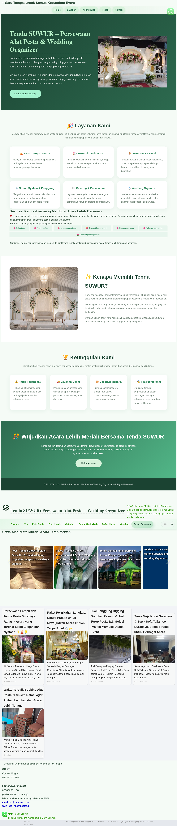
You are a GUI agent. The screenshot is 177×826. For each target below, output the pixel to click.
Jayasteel (149, 821)
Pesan (105, 10)
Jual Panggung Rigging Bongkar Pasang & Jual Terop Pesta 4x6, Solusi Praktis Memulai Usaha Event (107, 621)
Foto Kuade (55, 524)
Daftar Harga (108, 524)
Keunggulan (89, 10)
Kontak (119, 10)
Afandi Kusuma (10, 681)
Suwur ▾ (15, 524)
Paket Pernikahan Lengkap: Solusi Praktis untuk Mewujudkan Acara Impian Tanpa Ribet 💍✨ (66, 620)
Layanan (71, 10)
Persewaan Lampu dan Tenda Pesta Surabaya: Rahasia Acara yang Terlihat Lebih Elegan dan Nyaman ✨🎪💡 (22, 621)
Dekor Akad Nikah (88, 524)
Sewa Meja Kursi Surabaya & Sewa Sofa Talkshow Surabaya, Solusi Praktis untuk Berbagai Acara (153, 624)
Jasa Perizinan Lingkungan (117, 821)
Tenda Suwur (28, 824)
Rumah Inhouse (53, 681)
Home (57, 10)
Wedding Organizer (136, 821)
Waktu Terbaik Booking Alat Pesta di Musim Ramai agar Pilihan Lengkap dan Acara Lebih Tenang (23, 697)
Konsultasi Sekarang (25, 93)
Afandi (81, 821)
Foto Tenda (38, 524)
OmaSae (7, 755)
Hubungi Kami (88, 463)
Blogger (88, 821)
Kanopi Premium (98, 821)
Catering (69, 524)
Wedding (124, 524)
